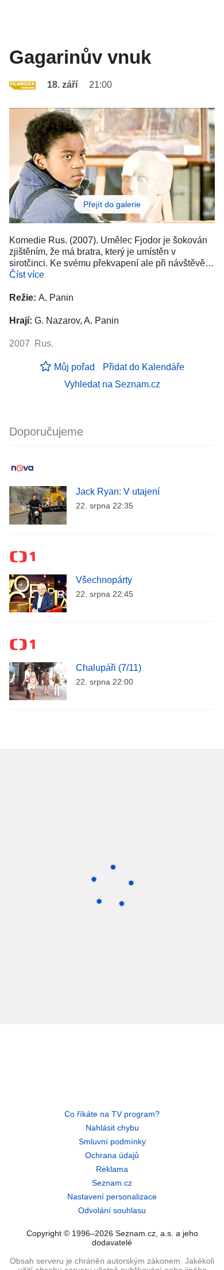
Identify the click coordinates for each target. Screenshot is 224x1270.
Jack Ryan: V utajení (118, 491)
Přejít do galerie (112, 204)
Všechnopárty (104, 580)
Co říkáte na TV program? (112, 1113)
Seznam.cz (112, 1182)
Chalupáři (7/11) (108, 668)
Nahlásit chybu (112, 1127)
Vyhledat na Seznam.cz (112, 384)
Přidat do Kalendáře (143, 367)
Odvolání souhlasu (112, 1210)
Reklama (112, 1169)
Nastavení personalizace (112, 1196)
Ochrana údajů (112, 1155)
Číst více (26, 274)
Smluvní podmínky (112, 1141)
